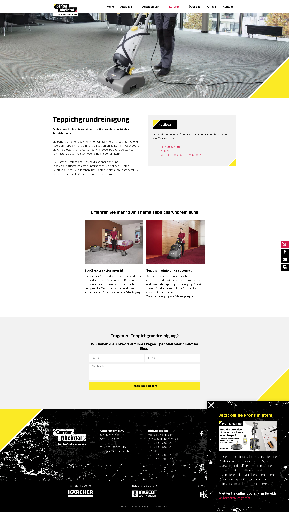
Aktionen (126, 6)
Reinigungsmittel (170, 146)
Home (110, 6)
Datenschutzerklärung (134, 506)
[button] (211, 405)
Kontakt (228, 6)
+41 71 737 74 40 (114, 447)
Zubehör (165, 150)
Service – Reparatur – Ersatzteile (180, 154)
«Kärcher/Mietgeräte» (236, 498)
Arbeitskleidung (149, 6)
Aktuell (211, 6)
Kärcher (174, 6)
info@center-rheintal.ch (114, 451)
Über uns (194, 6)
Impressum (161, 506)
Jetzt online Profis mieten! (245, 415)
